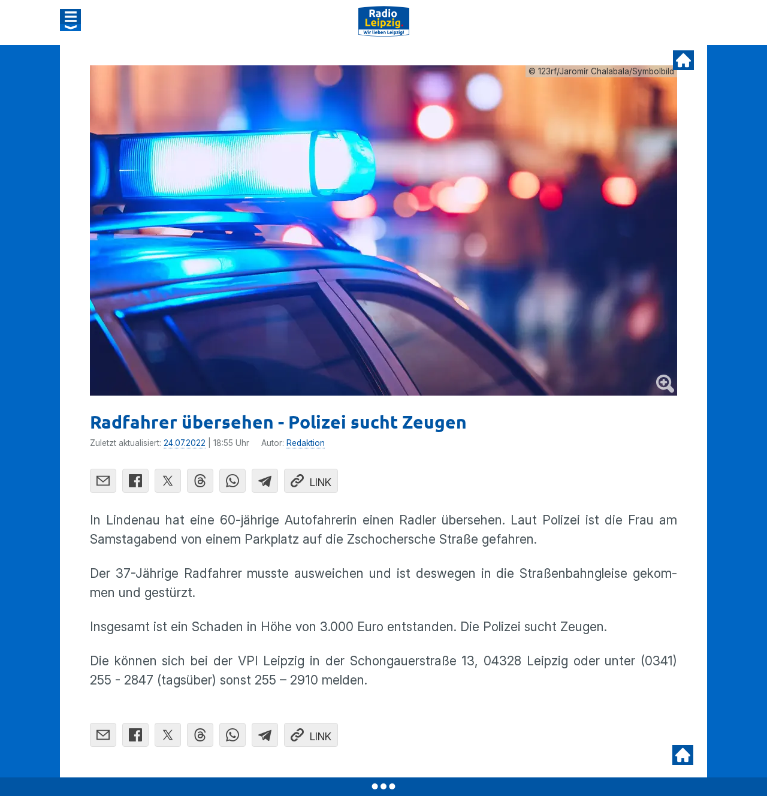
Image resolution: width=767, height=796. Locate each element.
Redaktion (305, 443)
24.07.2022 (185, 443)
